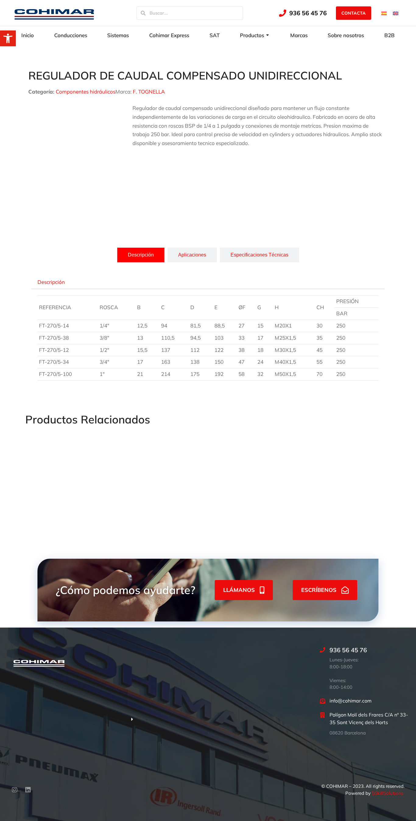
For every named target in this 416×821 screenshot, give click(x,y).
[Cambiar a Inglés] (395, 13)
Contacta (353, 13)
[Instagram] (15, 790)
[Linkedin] (28, 790)
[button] (8, 38)
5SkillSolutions (387, 793)
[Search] (143, 13)
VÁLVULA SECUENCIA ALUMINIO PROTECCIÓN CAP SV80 (205, 501)
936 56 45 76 (308, 13)
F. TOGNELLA (149, 91)
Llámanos (239, 589)
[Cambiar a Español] (384, 13)
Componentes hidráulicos (85, 91)
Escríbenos (319, 589)
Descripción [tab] (51, 281)
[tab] (140, 255)
